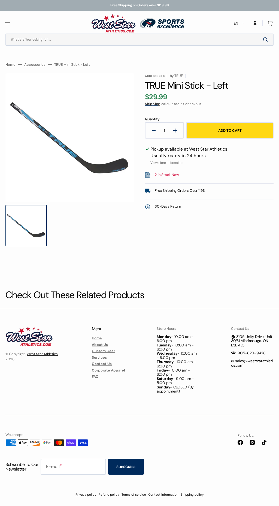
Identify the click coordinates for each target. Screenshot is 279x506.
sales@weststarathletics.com (252, 362)
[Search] (266, 40)
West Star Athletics (42, 354)
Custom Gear (103, 351)
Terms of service (134, 494)
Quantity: (152, 119)
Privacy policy (85, 494)
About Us (100, 344)
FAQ (95, 376)
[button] (8, 23)
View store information (166, 163)
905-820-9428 (252, 353)
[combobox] (139, 40)
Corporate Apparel (108, 370)
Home (10, 64)
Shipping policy (192, 494)
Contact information (163, 494)
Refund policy (109, 494)
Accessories (35, 64)
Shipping (152, 104)
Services (99, 357)
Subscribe (126, 467)
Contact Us (102, 363)
